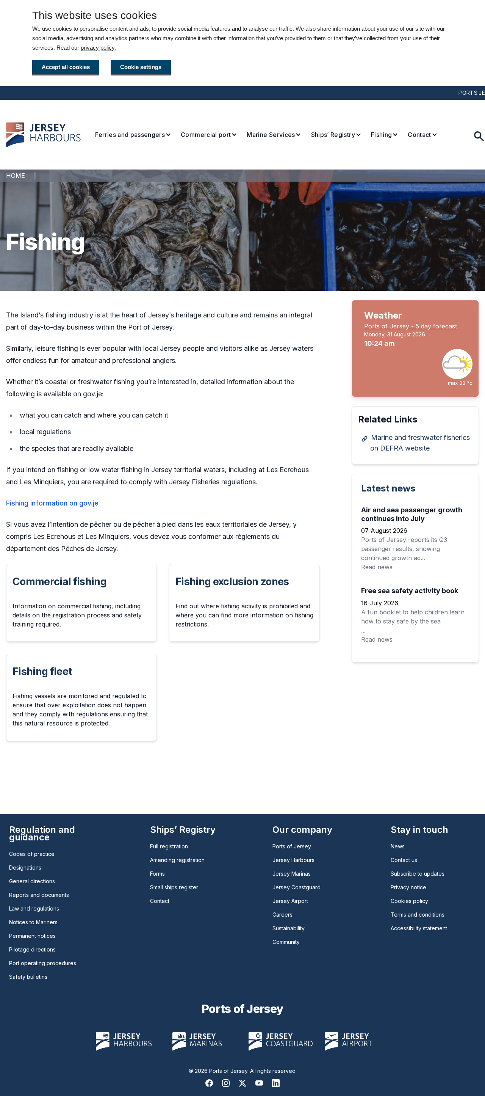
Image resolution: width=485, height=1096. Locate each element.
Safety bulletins (28, 977)
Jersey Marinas (291, 873)
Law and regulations (34, 908)
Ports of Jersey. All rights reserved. (253, 1071)
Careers (282, 914)
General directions (32, 881)
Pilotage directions (32, 949)
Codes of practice (32, 854)
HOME (15, 175)
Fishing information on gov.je (52, 503)
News (398, 846)
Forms (157, 873)
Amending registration (177, 860)
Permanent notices (32, 936)
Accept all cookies (66, 67)
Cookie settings (140, 67)
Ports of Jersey (291, 846)
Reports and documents (39, 895)
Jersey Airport (290, 901)
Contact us (404, 860)
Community (286, 942)
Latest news (388, 488)
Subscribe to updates (417, 873)
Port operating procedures (42, 963)
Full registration (169, 846)
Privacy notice (408, 887)
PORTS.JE (471, 93)
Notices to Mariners (33, 922)
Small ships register (174, 887)
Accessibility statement (419, 928)
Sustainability (288, 928)
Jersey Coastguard (296, 887)
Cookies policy (409, 901)
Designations (25, 867)
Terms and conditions (417, 914)
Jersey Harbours (293, 860)
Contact (159, 901)
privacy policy (97, 47)
